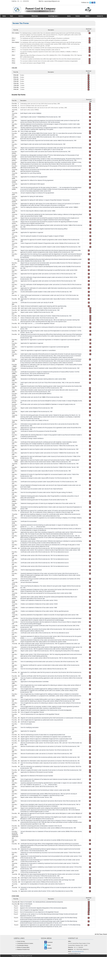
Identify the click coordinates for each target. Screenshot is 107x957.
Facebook (49, 942)
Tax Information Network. (22, 945)
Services (20, 16)
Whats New (35, 16)
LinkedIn (49, 948)
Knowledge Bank (53, 16)
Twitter (49, 945)
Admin (87, 16)
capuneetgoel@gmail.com (52, 1)
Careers (77, 16)
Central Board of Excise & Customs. (25, 943)
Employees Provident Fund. (23, 949)
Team (11, 16)
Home (4, 16)
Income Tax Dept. (21, 941)
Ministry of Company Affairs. (23, 947)
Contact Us (100, 16)
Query (69, 16)
